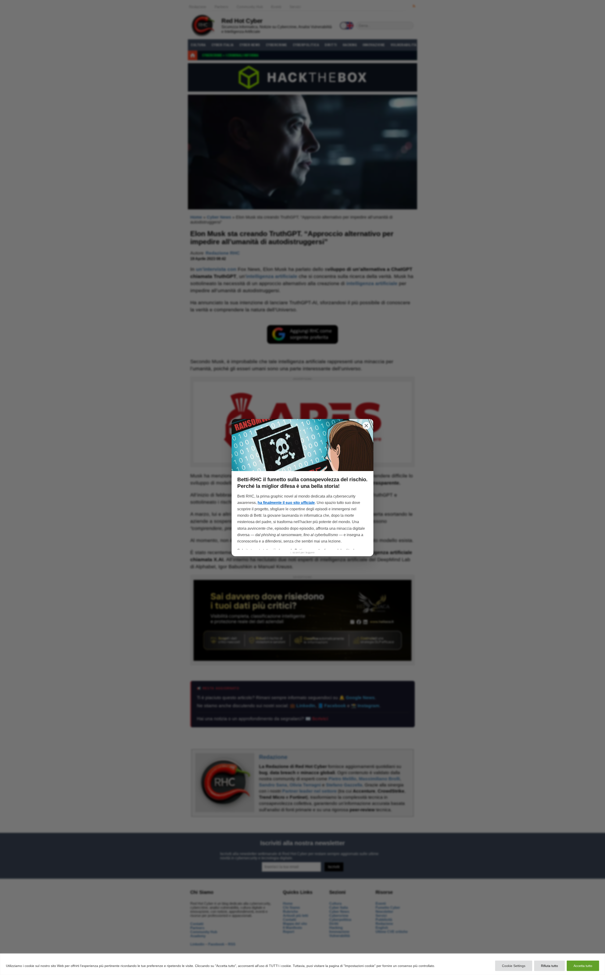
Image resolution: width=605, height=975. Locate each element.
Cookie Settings (513, 966)
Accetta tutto (583, 966)
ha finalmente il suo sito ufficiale (286, 503)
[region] (302, 964)
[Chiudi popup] (366, 425)
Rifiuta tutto (549, 966)
